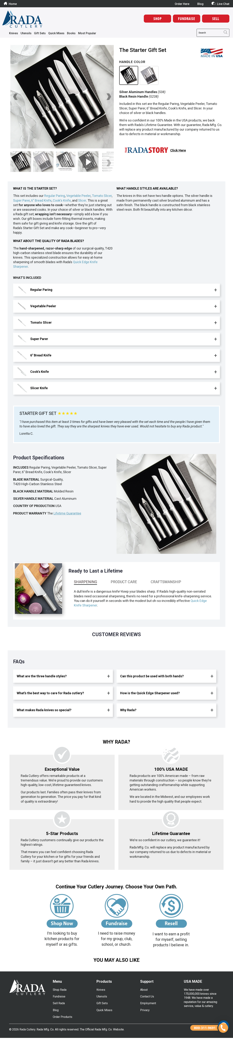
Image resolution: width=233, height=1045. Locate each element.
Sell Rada (59, 1003)
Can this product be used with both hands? (152, 676)
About (144, 989)
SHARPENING (85, 582)
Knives (13, 33)
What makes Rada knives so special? (44, 710)
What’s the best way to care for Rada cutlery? (50, 693)
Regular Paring (54, 196)
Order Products (62, 1017)
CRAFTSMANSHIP (166, 582)
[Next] (108, 96)
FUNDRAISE (186, 18)
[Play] (62, 96)
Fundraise (59, 996)
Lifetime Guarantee (67, 513)
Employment (148, 1003)
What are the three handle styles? (42, 676)
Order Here (182, 4)
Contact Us (147, 996)
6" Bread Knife (41, 200)
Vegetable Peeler (78, 196)
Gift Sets (40, 33)
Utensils (26, 33)
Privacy (145, 1010)
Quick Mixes (56, 33)
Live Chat (223, 3)
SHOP (157, 18)
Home (13, 3)
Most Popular (87, 33)
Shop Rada (59, 989)
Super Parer (21, 200)
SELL (215, 18)
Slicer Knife (38, 388)
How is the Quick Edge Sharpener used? (150, 693)
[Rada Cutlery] (22, 19)
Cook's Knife (39, 372)
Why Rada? (128, 710)
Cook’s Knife (62, 200)
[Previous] (15, 96)
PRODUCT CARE (124, 582)
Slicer (82, 200)
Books (71, 33)
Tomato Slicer (102, 196)
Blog (200, 4)
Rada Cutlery (27, 1029)
